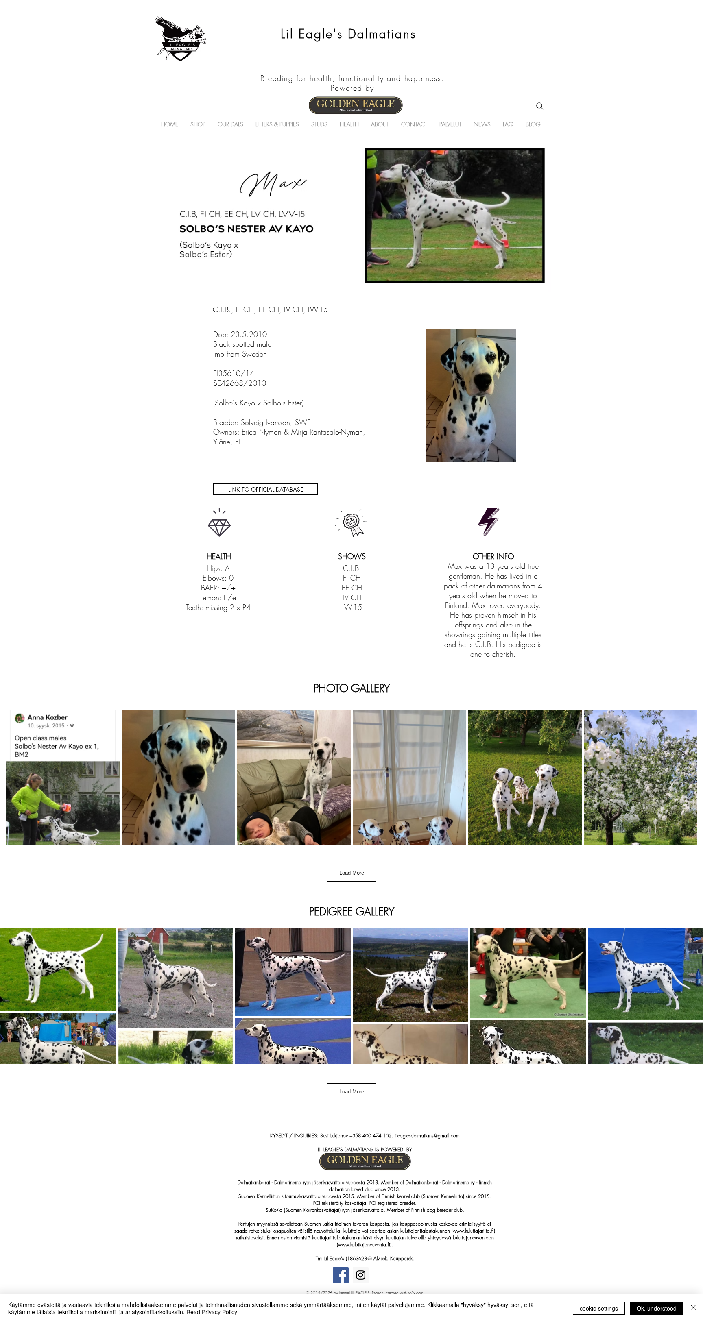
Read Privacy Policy (211, 1312)
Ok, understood (657, 1308)
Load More (351, 873)
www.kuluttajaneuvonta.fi (364, 1244)
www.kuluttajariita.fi (473, 1230)
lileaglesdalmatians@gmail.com (427, 1135)
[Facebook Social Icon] (341, 1275)
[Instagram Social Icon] (361, 1275)
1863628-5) (359, 1258)
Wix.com (415, 1293)
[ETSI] (539, 106)
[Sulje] (693, 1308)
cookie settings (599, 1308)
